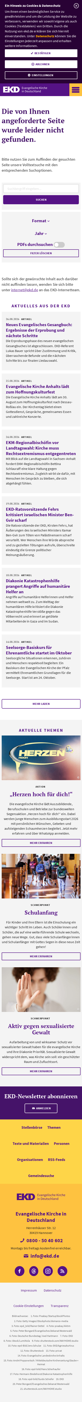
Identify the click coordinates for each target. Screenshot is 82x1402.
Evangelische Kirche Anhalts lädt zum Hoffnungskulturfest (37, 389)
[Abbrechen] (76, 5)
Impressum (29, 1290)
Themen (54, 1127)
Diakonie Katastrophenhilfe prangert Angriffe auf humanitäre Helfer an (38, 586)
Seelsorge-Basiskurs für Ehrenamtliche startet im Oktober (39, 650)
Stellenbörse (31, 1127)
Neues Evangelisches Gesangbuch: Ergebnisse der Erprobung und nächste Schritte (39, 330)
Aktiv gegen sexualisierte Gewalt (41, 1029)
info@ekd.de (44, 1256)
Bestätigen (42, 53)
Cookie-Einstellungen (28, 1306)
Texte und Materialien (31, 1143)
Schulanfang (41, 912)
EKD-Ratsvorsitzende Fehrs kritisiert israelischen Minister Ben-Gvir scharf (40, 514)
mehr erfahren (41, 843)
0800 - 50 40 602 (44, 1240)
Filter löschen (41, 253)
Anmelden (43, 1108)
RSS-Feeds (56, 1159)
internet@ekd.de (24, 289)
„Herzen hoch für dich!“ (41, 794)
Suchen (41, 199)
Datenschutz (45, 36)
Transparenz (60, 1306)
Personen (61, 1143)
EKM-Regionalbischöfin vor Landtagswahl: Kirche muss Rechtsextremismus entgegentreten (41, 448)
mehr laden (41, 704)
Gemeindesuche (41, 1175)
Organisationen (30, 1159)
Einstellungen (42, 75)
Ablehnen (42, 64)
